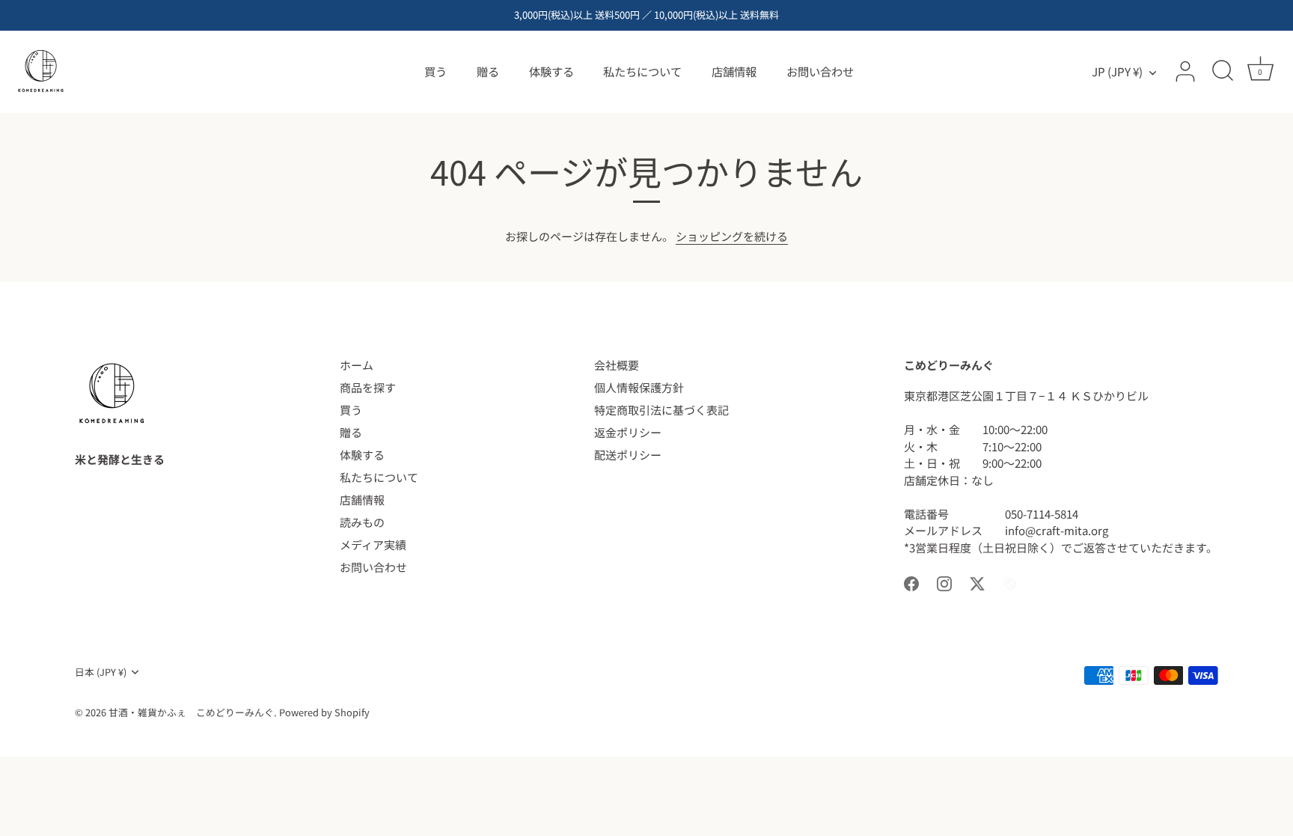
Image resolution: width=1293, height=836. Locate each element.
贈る (488, 71)
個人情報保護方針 (639, 387)
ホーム (356, 365)
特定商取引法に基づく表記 (661, 410)
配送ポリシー (627, 455)
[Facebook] (911, 582)
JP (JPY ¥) (1117, 71)
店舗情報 (734, 71)
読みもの (362, 522)
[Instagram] (944, 582)
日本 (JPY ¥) (100, 672)
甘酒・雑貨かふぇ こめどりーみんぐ (191, 712)
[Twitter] (977, 582)
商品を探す (368, 387)
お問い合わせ (820, 71)
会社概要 (616, 365)
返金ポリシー (627, 432)
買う (435, 71)
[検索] (1222, 71)
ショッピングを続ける (732, 236)
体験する (551, 71)
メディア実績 (373, 544)
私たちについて (642, 71)
